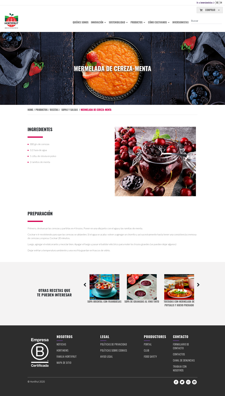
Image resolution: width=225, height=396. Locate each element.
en (221, 2)
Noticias (61, 344)
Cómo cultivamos (157, 22)
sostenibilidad (117, 22)
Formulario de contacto (181, 346)
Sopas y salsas (69, 110)
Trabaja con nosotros (180, 368)
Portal (148, 344)
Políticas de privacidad (113, 344)
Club (146, 350)
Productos (137, 22)
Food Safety (150, 356)
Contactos (179, 354)
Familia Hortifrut (67, 356)
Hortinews (62, 350)
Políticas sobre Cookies (113, 350)
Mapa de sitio (64, 363)
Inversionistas (180, 22)
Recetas (54, 110)
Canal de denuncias (184, 360)
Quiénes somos (80, 22)
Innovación (97, 22)
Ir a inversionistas (205, 2)
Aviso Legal (106, 356)
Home (30, 110)
